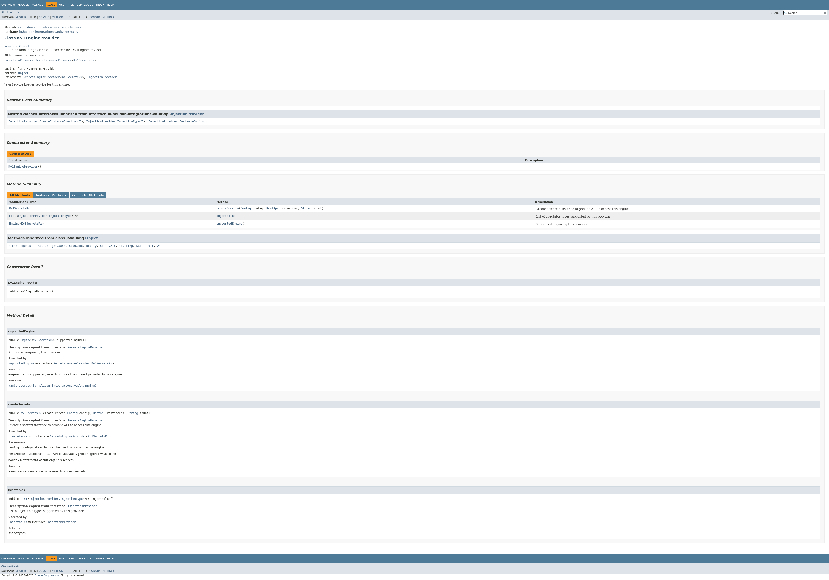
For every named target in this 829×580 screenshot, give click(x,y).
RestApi (272, 208)
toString (126, 246)
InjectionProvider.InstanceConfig (176, 121)
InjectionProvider (19, 60)
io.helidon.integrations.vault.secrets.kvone (50, 27)
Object (23, 73)
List (12, 216)
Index (100, 4)
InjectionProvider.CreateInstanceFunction (43, 121)
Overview (8, 4)
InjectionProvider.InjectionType (113, 121)
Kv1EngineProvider (23, 166)
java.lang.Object (16, 46)
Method (57, 17)
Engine (14, 223)
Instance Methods (51, 195)
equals (26, 246)
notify (91, 246)
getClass (58, 246)
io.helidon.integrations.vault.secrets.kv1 (49, 31)
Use (62, 4)
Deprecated (84, 4)
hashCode (76, 246)
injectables (225, 216)
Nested (20, 17)
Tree (70, 4)
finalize (41, 246)
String (306, 208)
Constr (44, 17)
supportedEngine (229, 223)
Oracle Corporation (47, 575)
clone (12, 246)
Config (245, 208)
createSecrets (227, 208)
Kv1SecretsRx (83, 60)
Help (110, 4)
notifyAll (107, 246)
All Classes (10, 12)
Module (23, 4)
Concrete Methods (88, 195)
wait (139, 246)
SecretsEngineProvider (53, 60)
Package (37, 4)
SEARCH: (776, 12)
